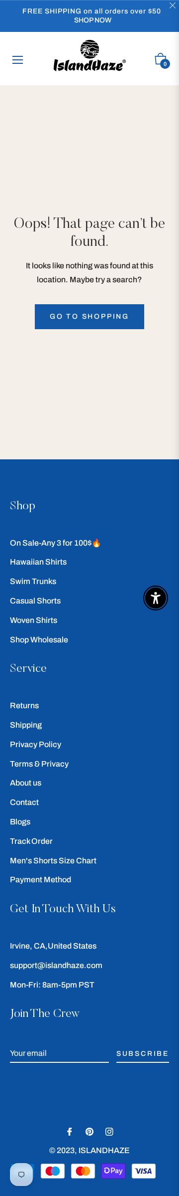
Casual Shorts (35, 601)
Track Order (31, 841)
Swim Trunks (33, 581)
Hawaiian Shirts (38, 562)
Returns (24, 705)
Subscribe (142, 1053)
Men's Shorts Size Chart (53, 860)
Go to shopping (89, 316)
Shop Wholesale (39, 639)
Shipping (26, 725)
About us (25, 783)
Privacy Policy (35, 744)
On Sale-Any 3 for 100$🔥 (55, 543)
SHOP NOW (92, 20)
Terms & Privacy (39, 764)
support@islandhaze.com (56, 965)
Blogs (20, 821)
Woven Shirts (33, 620)
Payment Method (40, 879)
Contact (24, 802)
